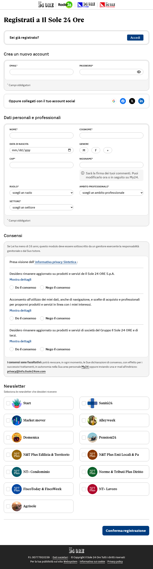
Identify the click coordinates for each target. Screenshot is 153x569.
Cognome (85, 129)
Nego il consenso (58, 287)
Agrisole (29, 506)
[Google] (114, 101)
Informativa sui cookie (92, 561)
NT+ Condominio (36, 472)
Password (86, 65)
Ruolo (14, 186)
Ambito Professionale (94, 186)
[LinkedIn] (141, 101)
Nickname (86, 158)
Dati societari (60, 557)
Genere (84, 143)
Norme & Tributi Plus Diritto (121, 472)
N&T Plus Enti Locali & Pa (119, 454)
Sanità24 (106, 403)
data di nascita (19, 143)
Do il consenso (25, 287)
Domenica (31, 437)
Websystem (70, 561)
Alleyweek (107, 420)
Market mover (34, 420)
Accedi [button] (135, 38)
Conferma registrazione (126, 530)
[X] (132, 101)
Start (27, 403)
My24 (85, 366)
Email (13, 65)
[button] (20, 279)
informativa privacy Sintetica (55, 262)
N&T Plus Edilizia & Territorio (46, 454)
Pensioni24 (107, 437)
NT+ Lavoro (108, 489)
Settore (15, 201)
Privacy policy (115, 561)
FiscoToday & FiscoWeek (42, 489)
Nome (14, 129)
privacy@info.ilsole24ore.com (26, 371)
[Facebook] (123, 101)
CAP (12, 158)
